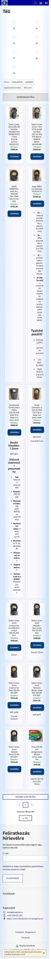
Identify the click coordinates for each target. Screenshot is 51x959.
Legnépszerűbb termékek (12, 88)
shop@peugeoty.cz (15, 912)
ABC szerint (28, 88)
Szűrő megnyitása (25, 97)
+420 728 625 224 (14, 915)
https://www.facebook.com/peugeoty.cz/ (25, 918)
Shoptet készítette (27, 945)
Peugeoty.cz (30, 932)
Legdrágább (29, 82)
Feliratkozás (12, 878)
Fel (26, 818)
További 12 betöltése (25, 797)
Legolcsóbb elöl (17, 82)
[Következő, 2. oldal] (25, 805)
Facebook (19, 932)
